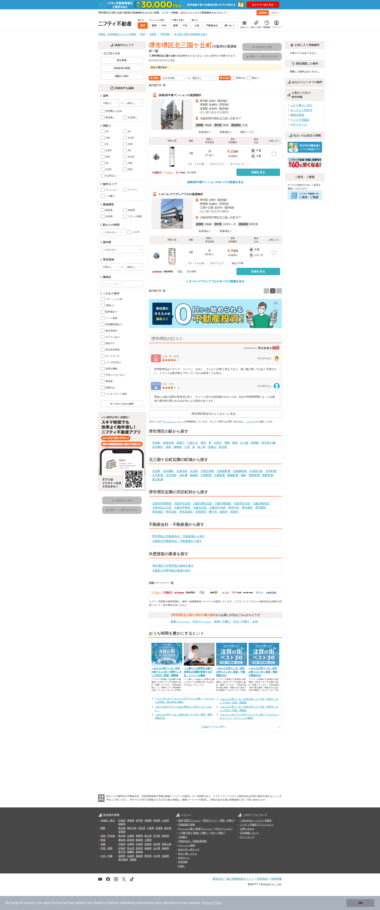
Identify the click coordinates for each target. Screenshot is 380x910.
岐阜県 (130, 840)
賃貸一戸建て (227, 820)
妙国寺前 (168, 442)
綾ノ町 (201, 446)
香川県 (121, 852)
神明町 (255, 442)
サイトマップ (247, 837)
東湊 (235, 442)
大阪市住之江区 (162, 507)
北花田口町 (256, 471)
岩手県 (139, 820)
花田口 (180, 442)
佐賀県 (130, 856)
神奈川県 (132, 828)
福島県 (121, 824)
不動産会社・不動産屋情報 (192, 841)
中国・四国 (106, 848)
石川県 (156, 835)
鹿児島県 (123, 859)
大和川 (218, 442)
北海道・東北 (108, 820)
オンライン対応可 (301, 110)
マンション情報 (186, 845)
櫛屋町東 (232, 475)
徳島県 (165, 848)
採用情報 (276, 878)
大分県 (156, 856)
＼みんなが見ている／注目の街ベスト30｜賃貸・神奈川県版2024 (263, 672)
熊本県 (148, 856)
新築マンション (180, 621)
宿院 (168, 446)
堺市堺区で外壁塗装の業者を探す (173, 565)
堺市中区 (233, 507)
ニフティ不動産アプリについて (256, 824)
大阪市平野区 (182, 507)
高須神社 (157, 446)
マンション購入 (186, 828)
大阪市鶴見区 (261, 503)
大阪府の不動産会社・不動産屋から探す (177, 541)
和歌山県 (166, 844)
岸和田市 (200, 511)
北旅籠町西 (224, 471)
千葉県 (150, 828)
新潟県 (121, 835)
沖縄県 (133, 859)
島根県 (148, 848)
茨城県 (159, 828)
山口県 (156, 848)
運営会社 (218, 878)
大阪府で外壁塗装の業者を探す (171, 570)
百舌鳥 (223, 446)
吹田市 (234, 511)
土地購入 (183, 837)
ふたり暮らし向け (301, 105)
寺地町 (156, 442)
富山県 (148, 835)
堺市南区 (157, 511)
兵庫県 (130, 844)
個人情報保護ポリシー (240, 878)
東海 (103, 840)
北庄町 (194, 471)
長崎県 (139, 856)
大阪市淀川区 (242, 503)
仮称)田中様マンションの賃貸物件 (180, 95)
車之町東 (157, 479)
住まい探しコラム (187, 853)
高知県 (139, 852)
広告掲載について (249, 833)
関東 (103, 828)
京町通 (183, 475)
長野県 (139, 835)
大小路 (244, 442)
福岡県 (121, 856)
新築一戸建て (222, 621)
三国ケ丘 (192, 442)
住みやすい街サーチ (189, 849)
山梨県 (130, 835)
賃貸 (180, 820)
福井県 (165, 835)
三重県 (148, 840)
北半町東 (157, 475)
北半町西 (270, 471)
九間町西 (206, 475)
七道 (187, 446)
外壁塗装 (183, 862)
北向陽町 (168, 471)
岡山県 (130, 848)
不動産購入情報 (186, 824)
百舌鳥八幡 (268, 442)
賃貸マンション (192, 820)
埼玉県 (141, 828)
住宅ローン (184, 857)
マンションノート (172, 421)
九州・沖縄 (106, 856)
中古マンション (202, 621)
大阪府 (121, 844)
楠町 (243, 475)
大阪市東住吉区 (202, 503)
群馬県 (121, 831)
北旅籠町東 (240, 471)
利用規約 (262, 878)
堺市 (203, 442)
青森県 (130, 820)
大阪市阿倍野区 (162, 503)
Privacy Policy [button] (212, 902)
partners (80, 902)
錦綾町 (194, 475)
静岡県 (139, 840)
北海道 (121, 820)
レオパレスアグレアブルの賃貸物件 (181, 194)
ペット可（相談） (300, 119)
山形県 (165, 820)
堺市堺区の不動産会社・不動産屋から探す (178, 536)
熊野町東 (267, 475)
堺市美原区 (186, 511)
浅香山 (212, 446)
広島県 (121, 848)
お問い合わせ (247, 828)
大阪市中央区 (217, 507)
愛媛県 (130, 852)
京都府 (139, 844)
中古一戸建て (241, 621)
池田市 (223, 511)
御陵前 (178, 446)
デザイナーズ (298, 124)
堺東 (227, 442)
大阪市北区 (200, 507)
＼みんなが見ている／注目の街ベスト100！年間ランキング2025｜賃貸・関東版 (166, 672)
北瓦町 (156, 471)
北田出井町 (207, 471)
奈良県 (156, 844)
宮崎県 (165, 856)
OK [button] (360, 902)
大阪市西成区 (223, 503)
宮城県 (148, 820)
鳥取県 (139, 848)
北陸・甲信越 (108, 835)
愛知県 (121, 840)
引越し (181, 866)
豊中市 (213, 511)
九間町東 (219, 475)
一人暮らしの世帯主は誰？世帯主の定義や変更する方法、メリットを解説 (198, 672)
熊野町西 (254, 475)
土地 (255, 621)
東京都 (121, 828)
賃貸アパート (210, 820)
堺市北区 (171, 511)
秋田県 (156, 820)
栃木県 (167, 828)
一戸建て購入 (185, 833)
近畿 (103, 844)
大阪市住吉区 (182, 503)
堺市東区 (247, 507)
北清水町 (181, 471)
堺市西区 (260, 507)
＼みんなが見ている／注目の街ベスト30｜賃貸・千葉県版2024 (230, 672)
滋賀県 (148, 844)
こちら (249, 421)
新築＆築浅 (297, 114)
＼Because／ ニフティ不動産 (256, 820)
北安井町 (171, 475)
